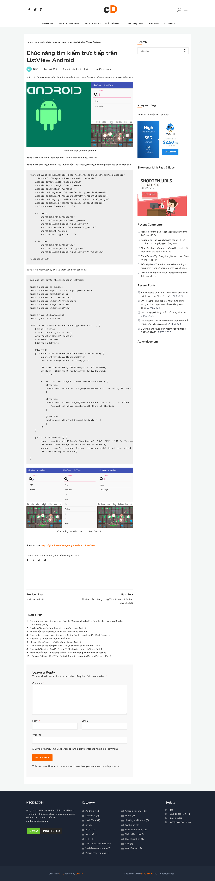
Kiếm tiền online (134, 829)
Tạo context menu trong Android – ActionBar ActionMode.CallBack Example (70, 635)
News (88, 834)
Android (39, 42)
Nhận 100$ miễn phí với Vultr (153, 114)
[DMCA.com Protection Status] (44, 833)
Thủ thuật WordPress (97, 843)
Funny (128, 815)
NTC (143, 231)
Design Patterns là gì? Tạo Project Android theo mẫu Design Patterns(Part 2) (71, 656)
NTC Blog (147, 873)
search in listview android (39, 555)
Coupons (169, 23)
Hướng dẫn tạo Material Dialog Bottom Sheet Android (58, 631)
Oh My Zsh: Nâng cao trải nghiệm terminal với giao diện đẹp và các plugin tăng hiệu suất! (163, 304)
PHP (87, 839)
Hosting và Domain (135, 820)
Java (87, 825)
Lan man (154, 23)
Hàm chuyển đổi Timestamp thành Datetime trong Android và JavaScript (68, 652)
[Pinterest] (41, 10)
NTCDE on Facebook (180, 822)
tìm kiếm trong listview (66, 555)
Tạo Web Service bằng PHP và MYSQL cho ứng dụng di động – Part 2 (66, 645)
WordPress (92, 23)
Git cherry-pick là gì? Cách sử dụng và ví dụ (163, 312)
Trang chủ (47, 23)
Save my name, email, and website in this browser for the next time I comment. (76, 748)
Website (36, 734)
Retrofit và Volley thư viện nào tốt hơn (50, 638)
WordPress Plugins (95, 853)
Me (171, 810)
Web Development (95, 848)
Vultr (79, 873)
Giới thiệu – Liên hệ (180, 814)
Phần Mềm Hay (113, 23)
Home (29, 42)
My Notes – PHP (35, 599)
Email (85, 720)
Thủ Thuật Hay (134, 23)
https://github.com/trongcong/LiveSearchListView (68, 545)
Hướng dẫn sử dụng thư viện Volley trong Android (56, 642)
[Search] (179, 10)
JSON (88, 829)
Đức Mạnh (146, 264)
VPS (127, 843)
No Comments (103, 69)
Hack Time (91, 820)
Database (90, 815)
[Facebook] (29, 10)
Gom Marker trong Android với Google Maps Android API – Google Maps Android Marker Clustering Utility (77, 623)
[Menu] (186, 10)
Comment (38, 683)
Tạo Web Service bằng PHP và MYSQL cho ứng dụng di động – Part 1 (66, 649)
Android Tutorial (69, 23)
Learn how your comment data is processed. (97, 766)
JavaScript (130, 825)
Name (36, 720)
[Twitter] (35, 10)
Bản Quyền (176, 818)
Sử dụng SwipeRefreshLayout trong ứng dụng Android (58, 628)
